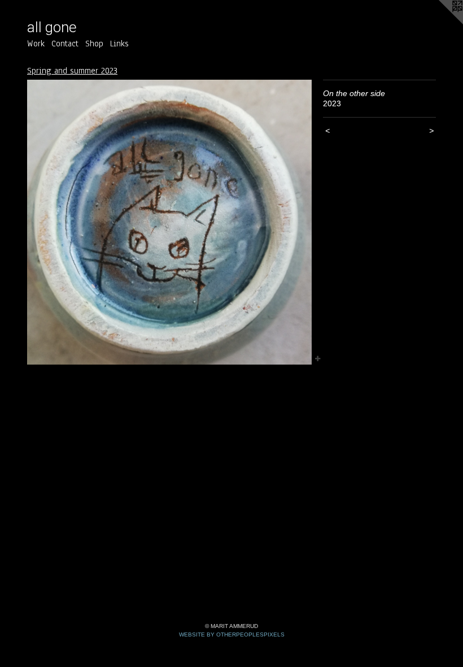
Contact (64, 43)
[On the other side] (169, 222)
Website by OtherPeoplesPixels (232, 634)
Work (36, 43)
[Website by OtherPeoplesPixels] (440, 22)
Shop (94, 43)
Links (119, 43)
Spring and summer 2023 (72, 70)
